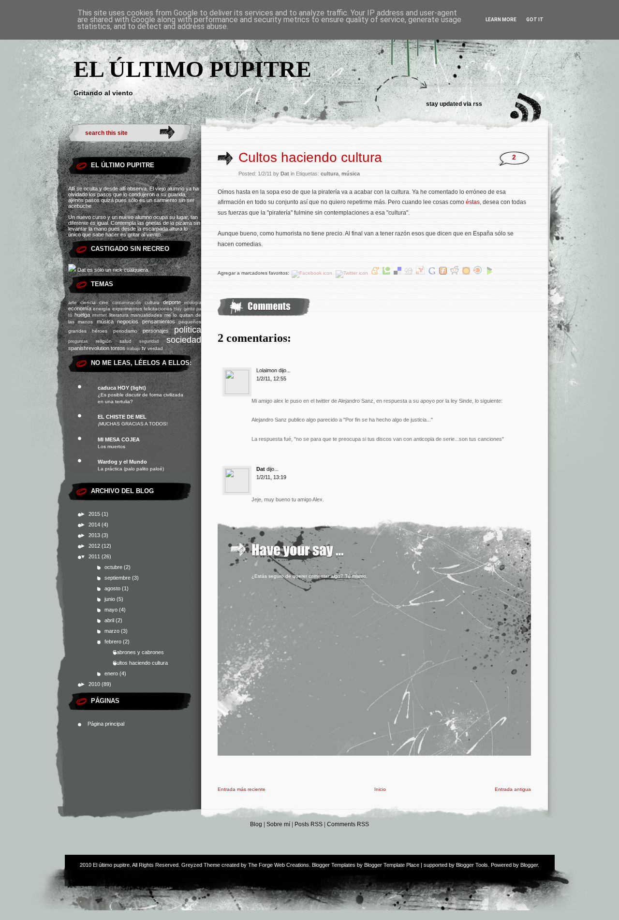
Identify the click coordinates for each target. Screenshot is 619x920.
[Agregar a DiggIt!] (409, 273)
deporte (172, 302)
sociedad (183, 340)
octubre (114, 567)
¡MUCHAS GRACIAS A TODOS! (133, 423)
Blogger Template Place (391, 865)
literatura (119, 315)
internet (99, 315)
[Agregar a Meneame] (376, 273)
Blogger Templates (333, 865)
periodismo (125, 331)
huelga (82, 315)
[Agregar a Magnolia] (467, 273)
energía (101, 308)
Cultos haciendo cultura (140, 663)
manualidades (146, 315)
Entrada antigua (513, 789)
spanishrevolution (88, 348)
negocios (127, 321)
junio (110, 599)
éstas (473, 202)
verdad (155, 348)
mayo (111, 610)
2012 (95, 546)
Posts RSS (309, 824)
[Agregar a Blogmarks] (489, 273)
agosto (113, 588)
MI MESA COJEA (119, 439)
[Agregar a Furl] (443, 273)
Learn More (501, 19)
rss (477, 104)
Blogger (529, 865)
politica (187, 330)
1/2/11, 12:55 (271, 378)
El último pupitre (192, 69)
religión (104, 341)
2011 (95, 556)
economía (79, 308)
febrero (113, 641)
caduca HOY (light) (122, 388)
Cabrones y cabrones (138, 652)
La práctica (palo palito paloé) (131, 468)
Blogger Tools (472, 865)
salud (125, 341)
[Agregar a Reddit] (455, 273)
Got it (535, 19)
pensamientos (158, 321)
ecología (192, 302)
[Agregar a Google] (432, 273)
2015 (95, 514)
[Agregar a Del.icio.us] (398, 273)
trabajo (133, 348)
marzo (112, 631)
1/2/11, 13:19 (271, 477)
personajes (156, 331)
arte (72, 302)
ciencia (88, 302)
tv (144, 348)
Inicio (380, 789)
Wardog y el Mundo (122, 462)
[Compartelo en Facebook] (313, 273)
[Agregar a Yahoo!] (421, 273)
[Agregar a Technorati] (387, 273)
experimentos (127, 308)
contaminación (126, 302)
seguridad (149, 341)
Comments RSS (348, 824)
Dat (260, 469)
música (105, 321)
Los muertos (111, 446)
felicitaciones (158, 308)
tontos (118, 348)
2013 (95, 535)
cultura (152, 302)
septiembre (118, 578)
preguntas (78, 341)
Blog (256, 824)
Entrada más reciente (241, 789)
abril (110, 620)
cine (103, 302)
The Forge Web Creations (278, 865)
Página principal (106, 724)
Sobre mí (278, 824)
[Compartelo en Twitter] (352, 273)
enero (111, 673)
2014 (95, 524)
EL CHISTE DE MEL (122, 417)
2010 (95, 684)
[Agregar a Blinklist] (478, 273)
